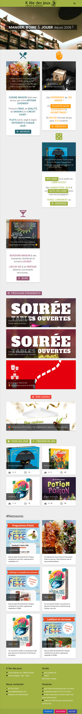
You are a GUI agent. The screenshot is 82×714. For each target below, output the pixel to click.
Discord (72, 711)
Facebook (48, 711)
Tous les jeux (18, 441)
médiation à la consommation (18, 695)
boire (23, 278)
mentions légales (14, 676)
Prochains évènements (24, 293)
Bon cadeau (41, 397)
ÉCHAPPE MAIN (60, 106)
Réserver (59, 126)
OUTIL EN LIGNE (58, 191)
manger (23, 131)
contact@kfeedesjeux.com (17, 692)
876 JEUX (52, 179)
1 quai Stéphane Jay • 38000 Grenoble (21, 673)
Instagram (60, 711)
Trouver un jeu (44, 441)
